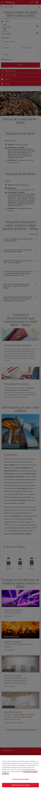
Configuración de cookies (20, 779)
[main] (20, 772)
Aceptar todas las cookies (20, 785)
